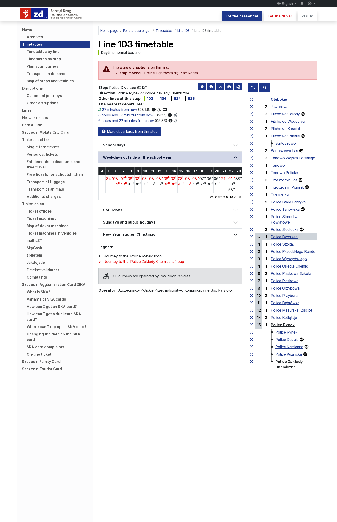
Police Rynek (283, 325)
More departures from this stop (132, 131)
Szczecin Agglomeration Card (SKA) (54, 284)
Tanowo (278, 165)
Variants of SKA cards (46, 299)
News (27, 29)
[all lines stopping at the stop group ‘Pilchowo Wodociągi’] (251, 121)
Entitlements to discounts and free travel (53, 164)
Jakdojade (36, 262)
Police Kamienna (289, 347)
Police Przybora (284, 295)
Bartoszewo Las (284, 150)
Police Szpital (282, 244)
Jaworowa (279, 106)
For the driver (280, 16)
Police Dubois (286, 339)
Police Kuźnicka (288, 354)
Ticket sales (33, 204)
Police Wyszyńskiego (289, 259)
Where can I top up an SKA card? (56, 326)
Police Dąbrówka (285, 303)
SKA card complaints (45, 347)
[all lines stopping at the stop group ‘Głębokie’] (251, 99)
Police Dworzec (284, 237)
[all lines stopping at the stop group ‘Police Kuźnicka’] (251, 354)
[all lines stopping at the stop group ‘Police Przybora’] (251, 295)
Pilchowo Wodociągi (288, 121)
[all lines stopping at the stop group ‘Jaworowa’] (251, 106)
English (287, 4)
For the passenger (242, 16)
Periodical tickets (42, 154)
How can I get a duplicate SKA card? (54, 317)
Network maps (35, 117)
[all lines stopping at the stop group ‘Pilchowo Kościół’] (251, 128)
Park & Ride (32, 125)
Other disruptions (42, 103)
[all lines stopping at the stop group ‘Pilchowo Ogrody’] (251, 114)
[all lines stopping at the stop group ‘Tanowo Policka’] (251, 172)
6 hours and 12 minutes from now (125, 115)
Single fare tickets (43, 147)
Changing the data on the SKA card (53, 337)
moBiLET (34, 240)
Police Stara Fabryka (288, 202)
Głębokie (279, 99)
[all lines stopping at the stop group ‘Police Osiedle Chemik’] (251, 266)
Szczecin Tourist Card (42, 369)
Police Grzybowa (285, 288)
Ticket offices (39, 211)
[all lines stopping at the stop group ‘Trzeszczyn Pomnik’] (251, 187)
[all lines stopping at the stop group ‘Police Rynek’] (251, 325)
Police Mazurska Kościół (291, 310)
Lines (27, 110)
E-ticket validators (43, 270)
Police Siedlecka (284, 229)
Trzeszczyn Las (284, 180)
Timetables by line (43, 51)
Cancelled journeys (44, 95)
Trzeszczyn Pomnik (287, 187)
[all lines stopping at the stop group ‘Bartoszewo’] (251, 143)
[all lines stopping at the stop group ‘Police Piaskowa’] (251, 281)
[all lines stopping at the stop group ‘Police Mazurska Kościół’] (251, 310)
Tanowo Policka (284, 172)
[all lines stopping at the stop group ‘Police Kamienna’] (251, 347)
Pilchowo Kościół (285, 128)
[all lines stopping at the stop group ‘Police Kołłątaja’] (251, 317)
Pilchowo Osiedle (285, 136)
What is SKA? (38, 292)
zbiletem (34, 255)
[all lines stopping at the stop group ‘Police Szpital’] (251, 244)
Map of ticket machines (48, 226)
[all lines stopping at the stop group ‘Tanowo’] (251, 165)
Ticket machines (41, 218)
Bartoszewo (285, 143)
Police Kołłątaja (284, 317)
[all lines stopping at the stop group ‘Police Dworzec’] (251, 237)
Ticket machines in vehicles (52, 233)
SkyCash (34, 248)
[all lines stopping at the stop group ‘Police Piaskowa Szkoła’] (251, 273)
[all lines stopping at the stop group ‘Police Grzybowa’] (251, 288)
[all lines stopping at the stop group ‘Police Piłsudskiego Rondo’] (251, 251)
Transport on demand (46, 73)
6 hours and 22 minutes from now (126, 120)
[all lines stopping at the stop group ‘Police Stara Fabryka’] (251, 202)
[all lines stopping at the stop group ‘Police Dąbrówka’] (251, 303)
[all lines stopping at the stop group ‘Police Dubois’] (251, 339)
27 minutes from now (119, 109)
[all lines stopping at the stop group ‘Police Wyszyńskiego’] (251, 259)
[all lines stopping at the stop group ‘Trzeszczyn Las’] (251, 180)
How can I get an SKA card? (52, 306)
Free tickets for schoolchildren (55, 174)
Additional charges (44, 196)
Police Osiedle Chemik (289, 266)
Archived (35, 37)
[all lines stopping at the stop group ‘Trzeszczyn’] (251, 194)
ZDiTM (307, 16)
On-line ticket (39, 354)
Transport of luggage (46, 182)
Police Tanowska (285, 209)
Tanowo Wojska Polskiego (293, 158)
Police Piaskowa (284, 281)
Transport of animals (45, 189)
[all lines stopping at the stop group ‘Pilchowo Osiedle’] (251, 136)
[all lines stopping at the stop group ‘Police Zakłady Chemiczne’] (251, 361)
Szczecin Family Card (41, 361)
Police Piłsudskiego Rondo (293, 251)
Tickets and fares (38, 139)
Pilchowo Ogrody (285, 114)
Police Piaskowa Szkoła (291, 273)
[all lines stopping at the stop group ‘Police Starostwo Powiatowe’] (251, 216)
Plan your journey (42, 66)
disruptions (139, 67)
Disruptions (32, 88)
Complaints (37, 277)
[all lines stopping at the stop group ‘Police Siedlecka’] (251, 229)
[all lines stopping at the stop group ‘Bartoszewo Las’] (251, 150)
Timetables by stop (44, 59)
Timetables (32, 44)
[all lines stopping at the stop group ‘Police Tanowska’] (251, 209)
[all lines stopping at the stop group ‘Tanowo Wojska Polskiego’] (251, 158)
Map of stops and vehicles (50, 81)
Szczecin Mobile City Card (45, 132)
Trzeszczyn (280, 194)
